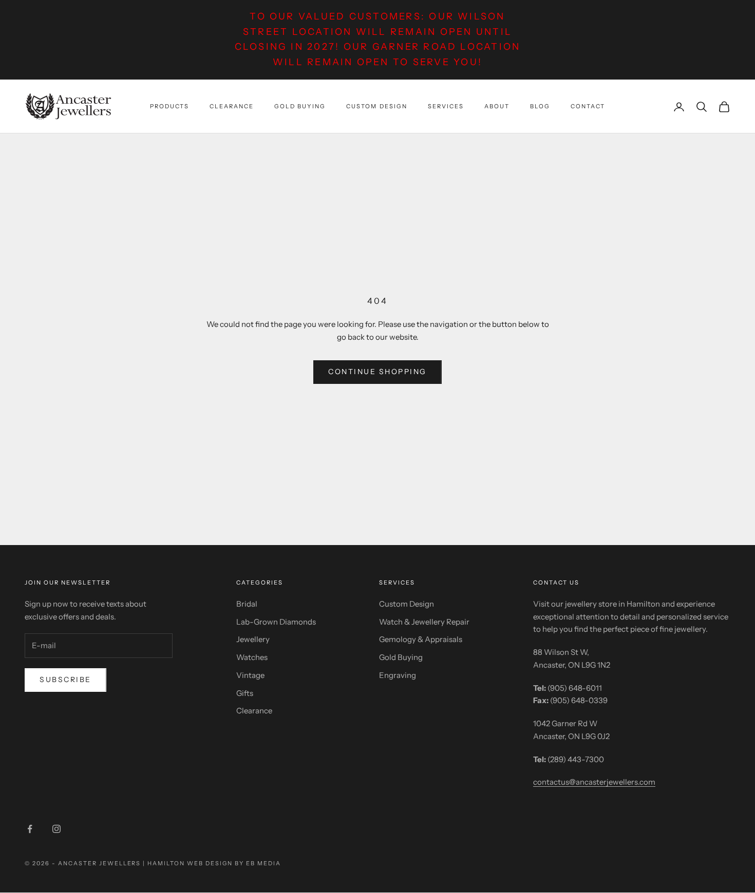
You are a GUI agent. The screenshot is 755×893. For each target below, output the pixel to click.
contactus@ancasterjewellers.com (594, 782)
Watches (252, 657)
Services (446, 106)
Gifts (244, 693)
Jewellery (253, 639)
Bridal (246, 604)
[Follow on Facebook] (30, 829)
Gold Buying (300, 106)
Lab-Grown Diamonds (276, 622)
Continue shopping (377, 371)
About (496, 106)
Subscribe (65, 679)
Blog (540, 106)
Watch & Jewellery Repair (424, 622)
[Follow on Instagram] (56, 829)
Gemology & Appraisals (420, 639)
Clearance (232, 106)
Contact (588, 106)
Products (169, 106)
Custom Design (376, 106)
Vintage (250, 675)
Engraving (397, 675)
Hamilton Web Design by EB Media (213, 863)
